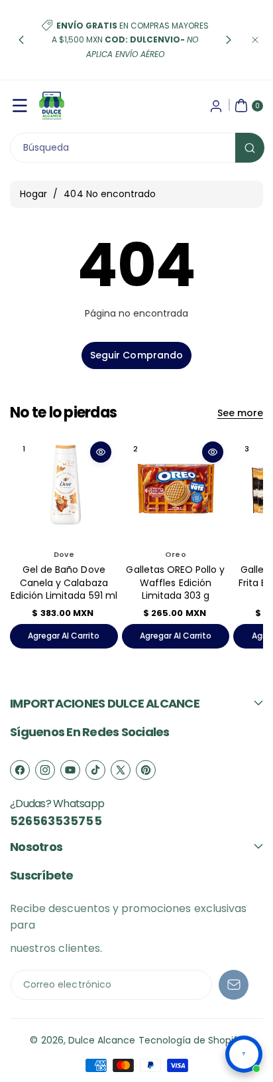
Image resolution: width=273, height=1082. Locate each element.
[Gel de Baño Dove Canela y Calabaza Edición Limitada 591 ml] (64, 489)
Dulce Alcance (102, 1040)
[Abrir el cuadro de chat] (243, 1054)
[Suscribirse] (233, 985)
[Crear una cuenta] (216, 106)
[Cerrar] (255, 40)
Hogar (33, 193)
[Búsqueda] (249, 148)
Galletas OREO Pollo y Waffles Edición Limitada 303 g (175, 582)
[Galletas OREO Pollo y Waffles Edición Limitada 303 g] (176, 489)
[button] (21, 39)
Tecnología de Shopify (190, 1040)
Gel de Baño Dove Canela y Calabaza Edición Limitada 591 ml (64, 582)
